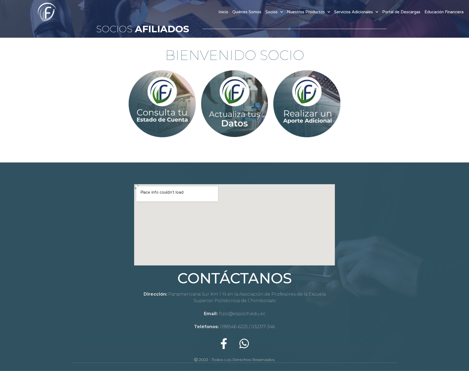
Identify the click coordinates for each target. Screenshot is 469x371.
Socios (271, 11)
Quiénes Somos (246, 11)
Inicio (223, 11)
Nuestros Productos (306, 11)
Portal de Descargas (401, 11)
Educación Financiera (444, 11)
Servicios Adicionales (353, 11)
